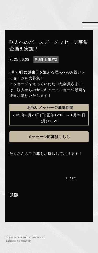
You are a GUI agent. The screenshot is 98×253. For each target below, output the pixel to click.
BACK (14, 195)
